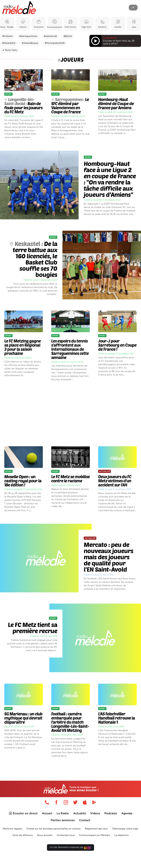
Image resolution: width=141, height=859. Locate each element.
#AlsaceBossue (30, 43)
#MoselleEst (8, 43)
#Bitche (68, 36)
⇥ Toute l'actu (9, 50)
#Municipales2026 (55, 43)
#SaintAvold (50, 36)
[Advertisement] (70, 414)
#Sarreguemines (28, 36)
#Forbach (7, 36)
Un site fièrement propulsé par (67, 847)
